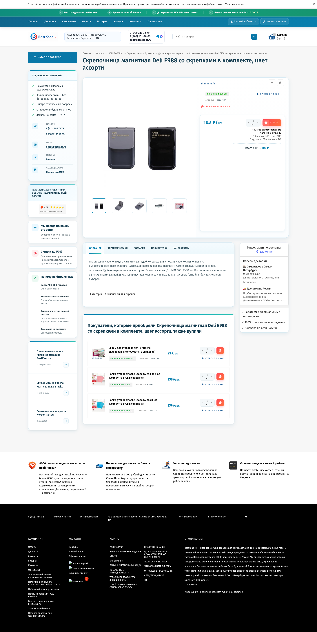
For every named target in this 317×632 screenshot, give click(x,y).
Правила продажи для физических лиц (40, 614)
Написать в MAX (55, 172)
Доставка (50, 21)
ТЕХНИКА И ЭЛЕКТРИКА (155, 561)
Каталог (118, 21)
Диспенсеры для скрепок (171, 53)
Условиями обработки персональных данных (40, 576)
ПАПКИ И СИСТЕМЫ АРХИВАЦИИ (125, 565)
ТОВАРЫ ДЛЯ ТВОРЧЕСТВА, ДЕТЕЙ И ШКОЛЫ (123, 578)
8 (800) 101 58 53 (55, 134)
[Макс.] (161, 36)
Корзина (73, 547)
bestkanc (51, 159)
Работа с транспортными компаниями (41, 602)
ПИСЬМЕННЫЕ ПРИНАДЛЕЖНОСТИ (119, 571)
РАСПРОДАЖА (116, 547)
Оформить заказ (77, 556)
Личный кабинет (77, 551)
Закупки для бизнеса (39, 608)
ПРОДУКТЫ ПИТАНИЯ (154, 547)
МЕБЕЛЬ (113, 556)
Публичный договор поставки (43, 589)
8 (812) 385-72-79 (140, 33)
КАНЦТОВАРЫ (115, 53)
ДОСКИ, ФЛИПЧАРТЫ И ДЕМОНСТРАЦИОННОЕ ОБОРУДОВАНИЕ (155, 554)
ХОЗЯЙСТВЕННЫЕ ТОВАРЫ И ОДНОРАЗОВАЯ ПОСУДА (123, 586)
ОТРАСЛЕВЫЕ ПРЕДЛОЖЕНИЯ (158, 571)
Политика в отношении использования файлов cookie (44, 583)
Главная (33, 21)
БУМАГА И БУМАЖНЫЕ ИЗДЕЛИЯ (125, 551)
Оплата (86, 21)
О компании (155, 21)
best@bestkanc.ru (140, 39)
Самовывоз (69, 21)
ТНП (146, 580)
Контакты (135, 21)
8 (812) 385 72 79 (55, 128)
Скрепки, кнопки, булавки (140, 53)
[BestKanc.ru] (42, 36)
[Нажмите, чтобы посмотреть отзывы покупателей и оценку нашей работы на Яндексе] (53, 209)
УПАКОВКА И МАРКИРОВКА (157, 566)
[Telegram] (157, 36)
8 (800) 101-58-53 (140, 36)
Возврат (102, 21)
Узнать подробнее (235, 4)
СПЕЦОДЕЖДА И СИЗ (154, 575)
